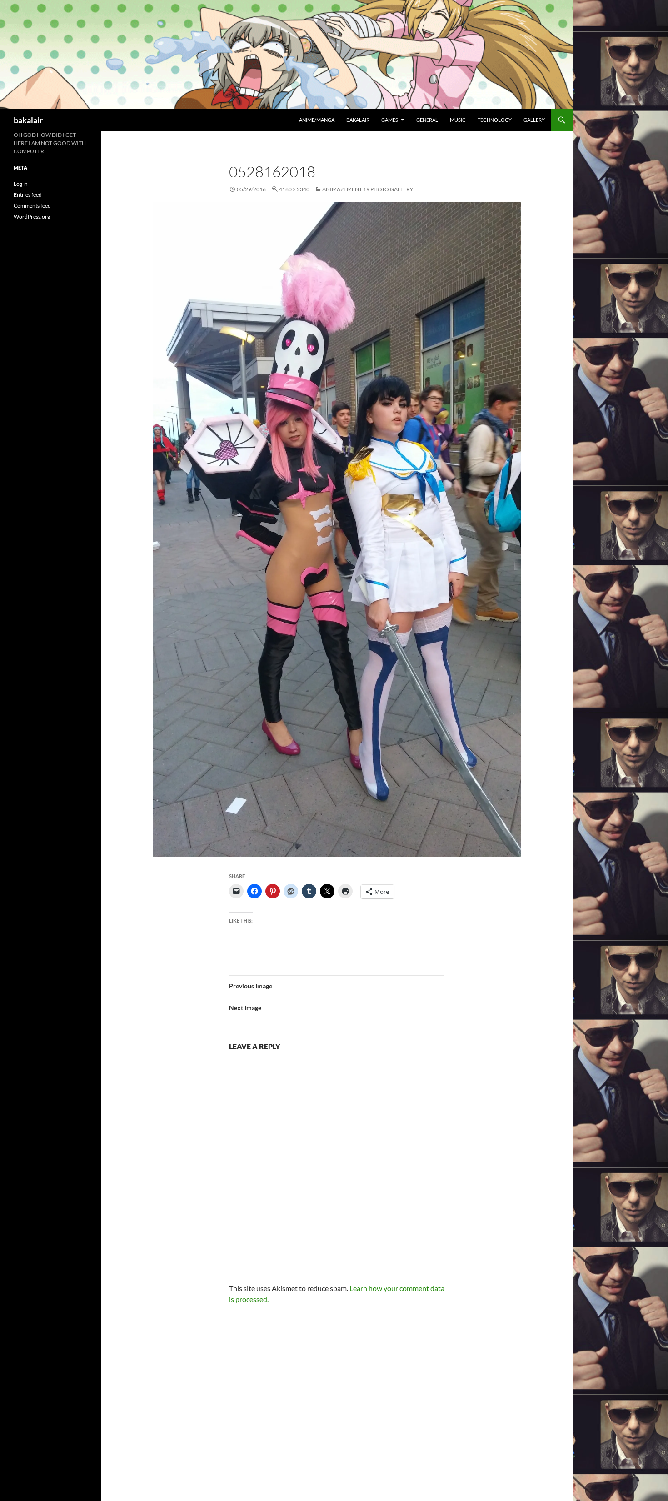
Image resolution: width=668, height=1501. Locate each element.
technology (495, 120)
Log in (21, 183)
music (458, 120)
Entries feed (28, 194)
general (427, 120)
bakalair (28, 120)
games (389, 120)
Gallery (534, 120)
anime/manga (316, 120)
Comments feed (32, 205)
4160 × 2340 (294, 189)
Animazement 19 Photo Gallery (368, 189)
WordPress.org (32, 216)
